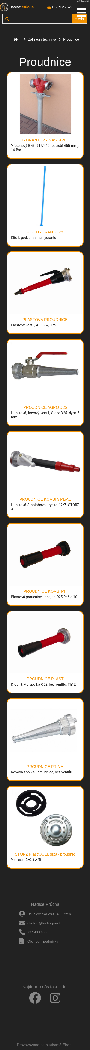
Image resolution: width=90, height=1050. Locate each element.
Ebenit (67, 1045)
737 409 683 (37, 932)
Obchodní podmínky (42, 941)
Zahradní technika (42, 39)
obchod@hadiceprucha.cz (47, 923)
